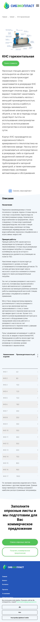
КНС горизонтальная (23, 17)
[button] (10, 63)
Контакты (5, 584)
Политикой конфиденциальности (26, 602)
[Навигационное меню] (37, 6)
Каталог (12, 17)
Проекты (5, 589)
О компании (6, 593)
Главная (4, 17)
